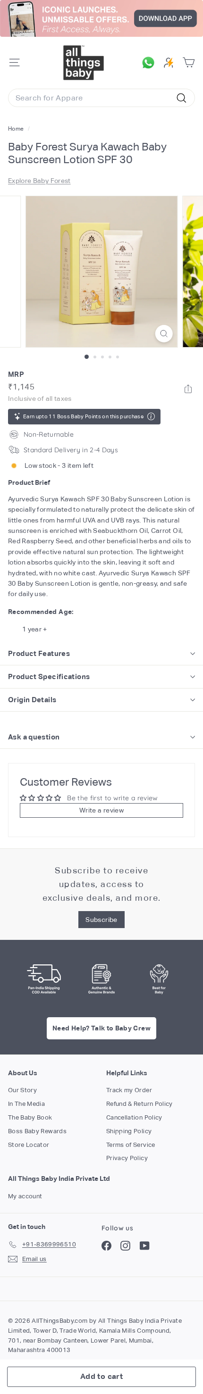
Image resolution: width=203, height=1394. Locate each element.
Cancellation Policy (134, 1117)
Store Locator (29, 1144)
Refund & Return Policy (139, 1103)
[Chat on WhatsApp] (150, 63)
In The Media (26, 1103)
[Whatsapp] (188, 389)
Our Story (22, 1090)
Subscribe (101, 919)
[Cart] (189, 62)
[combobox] (101, 98)
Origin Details (32, 700)
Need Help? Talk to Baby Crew (101, 1028)
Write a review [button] (101, 810)
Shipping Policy (129, 1131)
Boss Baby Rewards (37, 1131)
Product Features (39, 653)
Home (16, 128)
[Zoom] (163, 333)
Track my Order (129, 1090)
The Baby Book (30, 1117)
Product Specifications (49, 676)
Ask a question (33, 737)
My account (25, 1196)
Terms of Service (130, 1144)
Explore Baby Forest (39, 180)
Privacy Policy (127, 1158)
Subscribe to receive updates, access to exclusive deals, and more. (101, 884)
